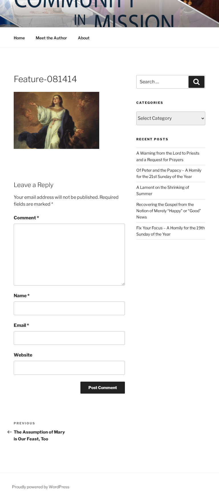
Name (22, 295)
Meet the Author (51, 37)
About (84, 37)
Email (21, 325)
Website (23, 355)
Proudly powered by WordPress (40, 486)
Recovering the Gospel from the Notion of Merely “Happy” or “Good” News (168, 211)
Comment (26, 217)
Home (19, 37)
